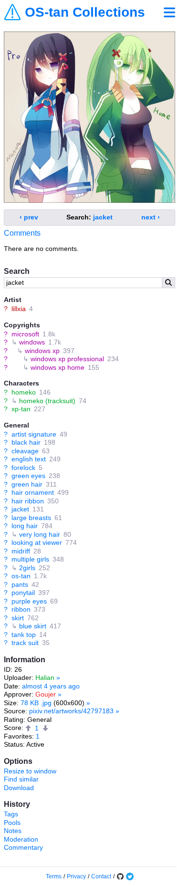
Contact (101, 876)
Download (19, 788)
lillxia (18, 309)
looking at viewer (36, 542)
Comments (22, 233)
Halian (44, 677)
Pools (12, 822)
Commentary (23, 847)
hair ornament (32, 492)
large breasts (31, 517)
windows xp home (57, 367)
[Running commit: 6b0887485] (120, 876)
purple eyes (29, 601)
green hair (26, 484)
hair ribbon (27, 501)
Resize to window (30, 771)
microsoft (25, 334)
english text (28, 459)
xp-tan (21, 409)
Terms (54, 876)
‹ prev (29, 217)
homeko (23, 392)
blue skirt (32, 626)
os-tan (21, 576)
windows (32, 342)
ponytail (23, 592)
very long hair (39, 534)
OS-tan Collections (85, 12)
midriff (20, 551)
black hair (26, 442)
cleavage (25, 451)
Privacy (76, 876)
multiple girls (30, 559)
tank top (23, 634)
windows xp (42, 350)
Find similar (21, 779)
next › (150, 217)
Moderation (21, 839)
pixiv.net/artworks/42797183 (71, 711)
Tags (11, 814)
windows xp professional (67, 359)
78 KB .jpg (36, 703)
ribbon (21, 609)
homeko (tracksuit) (47, 401)
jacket (20, 509)
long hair (24, 526)
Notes (12, 830)
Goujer (45, 694)
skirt (17, 618)
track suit (25, 642)
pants (19, 584)
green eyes (28, 475)
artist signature (33, 434)
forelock (23, 467)
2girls (27, 568)
